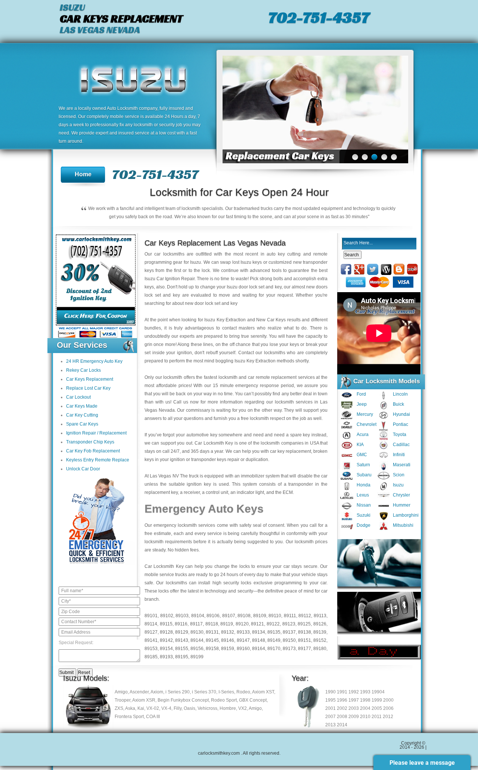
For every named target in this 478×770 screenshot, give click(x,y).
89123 (288, 624)
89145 (212, 640)
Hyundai (401, 414)
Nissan (364, 505)
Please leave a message (422, 762)
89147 (243, 640)
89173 (289, 648)
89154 (166, 648)
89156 (197, 648)
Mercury (365, 414)
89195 (181, 656)
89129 (181, 632)
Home (83, 174)
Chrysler (401, 495)
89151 (304, 640)
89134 (258, 632)
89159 (227, 648)
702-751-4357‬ (318, 17)
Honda (363, 485)
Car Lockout (78, 397)
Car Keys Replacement (89, 379)
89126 (319, 624)
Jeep (362, 404)
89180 (319, 648)
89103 (182, 615)
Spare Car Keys (82, 424)
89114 (151, 624)
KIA (360, 444)
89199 (197, 656)
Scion (398, 474)
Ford (361, 394)
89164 (258, 648)
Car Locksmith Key (164, 566)
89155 (181, 648)
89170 (273, 648)
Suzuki (363, 515)
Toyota (399, 434)
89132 (227, 632)
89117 (196, 624)
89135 (273, 632)
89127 (151, 632)
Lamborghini (406, 515)
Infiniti (399, 454)
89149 (273, 640)
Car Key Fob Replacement (93, 451)
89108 (244, 615)
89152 (319, 640)
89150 (289, 640)
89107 (228, 615)
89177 (304, 648)
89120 (242, 624)
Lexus (363, 495)
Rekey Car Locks (83, 370)
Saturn (363, 464)
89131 (212, 632)
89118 (211, 624)
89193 (166, 656)
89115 (166, 624)
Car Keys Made (81, 406)
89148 (258, 640)
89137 (289, 632)
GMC (362, 454)
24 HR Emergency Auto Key (94, 361)
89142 (166, 640)
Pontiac (400, 424)
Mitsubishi (403, 525)
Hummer (401, 505)
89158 (212, 648)
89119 (226, 624)
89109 (259, 615)
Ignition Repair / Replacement (96, 433)
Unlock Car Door (83, 468)
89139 (319, 632)
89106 (213, 615)
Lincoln (400, 394)
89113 (320, 615)
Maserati (401, 464)
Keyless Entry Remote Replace (97, 460)
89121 (257, 624)
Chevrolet (366, 424)
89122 (273, 624)
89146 (227, 640)
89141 (151, 640)
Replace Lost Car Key (88, 388)
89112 (304, 615)
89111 (290, 615)
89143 (181, 640)
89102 (166, 615)
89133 (243, 632)
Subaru (364, 474)
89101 (151, 615)
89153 (151, 648)
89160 (243, 648)
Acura (363, 434)
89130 (197, 632)
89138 (304, 632)
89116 (181, 624)
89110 (275, 615)
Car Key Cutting (82, 415)
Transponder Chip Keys (90, 442)
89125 (304, 624)
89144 (197, 640)
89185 (151, 656)
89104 (197, 615)
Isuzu (398, 485)
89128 (166, 632)
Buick (398, 404)
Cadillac (401, 444)
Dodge (363, 525)
